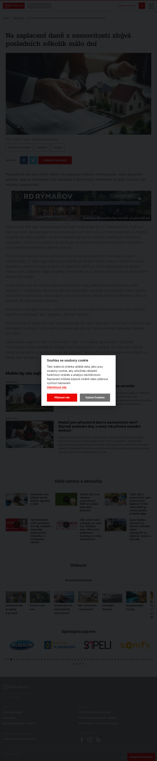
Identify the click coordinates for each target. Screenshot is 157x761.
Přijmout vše (62, 397)
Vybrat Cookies (95, 397)
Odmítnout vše (57, 387)
